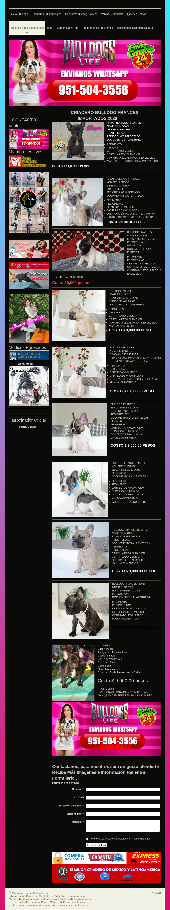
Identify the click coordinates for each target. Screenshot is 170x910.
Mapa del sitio (41, 893)
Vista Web (156, 893)
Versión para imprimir (22, 893)
